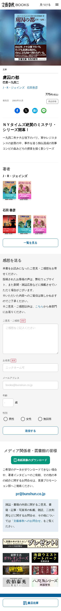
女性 (29, 419)
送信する (30, 430)
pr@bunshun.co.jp (30, 494)
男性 (11, 419)
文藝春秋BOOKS (15, 5)
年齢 (5, 395)
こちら (39, 306)
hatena (35, 110)
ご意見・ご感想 (11, 321)
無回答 (47, 419)
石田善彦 (32, 87)
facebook (17, 110)
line (43, 110)
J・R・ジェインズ (14, 87)
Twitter (26, 110)
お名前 (6, 360)
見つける (45, 4)
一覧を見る (30, 242)
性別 (5, 413)
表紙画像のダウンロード (32, 460)
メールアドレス (11, 378)
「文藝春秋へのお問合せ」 (27, 521)
